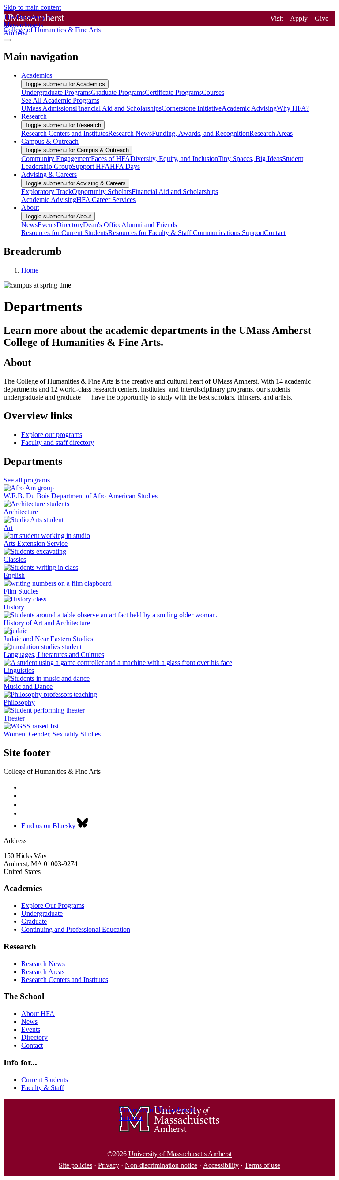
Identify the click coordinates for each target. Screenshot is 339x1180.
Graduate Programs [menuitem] (118, 92)
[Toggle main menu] (7, 40)
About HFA (38, 1013)
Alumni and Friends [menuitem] (149, 224)
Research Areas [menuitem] (271, 133)
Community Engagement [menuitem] (56, 158)
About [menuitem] (30, 207)
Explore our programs (51, 434)
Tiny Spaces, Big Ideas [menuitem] (250, 158)
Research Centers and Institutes (64, 979)
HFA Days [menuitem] (125, 166)
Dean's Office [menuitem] (102, 224)
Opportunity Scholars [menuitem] (102, 191)
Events (30, 1029)
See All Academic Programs (60, 100)
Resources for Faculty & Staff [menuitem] (150, 232)
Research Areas (42, 971)
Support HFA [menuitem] (91, 166)
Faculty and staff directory (57, 442)
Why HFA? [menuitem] (293, 108)
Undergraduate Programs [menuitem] (56, 92)
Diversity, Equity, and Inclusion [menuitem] (174, 158)
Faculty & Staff (42, 1087)
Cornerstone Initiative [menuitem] (192, 108)
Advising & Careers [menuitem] (49, 174)
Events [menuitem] (47, 224)
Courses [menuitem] (213, 92)
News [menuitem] (29, 224)
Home (29, 270)
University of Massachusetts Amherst (180, 1154)
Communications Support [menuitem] (228, 232)
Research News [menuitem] (130, 133)
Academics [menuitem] (36, 75)
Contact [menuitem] (275, 232)
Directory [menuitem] (69, 224)
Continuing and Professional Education (75, 929)
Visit (276, 18)
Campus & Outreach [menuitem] (50, 141)
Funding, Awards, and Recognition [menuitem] (200, 133)
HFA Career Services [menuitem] (106, 199)
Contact (32, 1045)
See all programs (27, 480)
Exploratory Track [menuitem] (46, 191)
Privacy (108, 1165)
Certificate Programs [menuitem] (173, 92)
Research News (43, 963)
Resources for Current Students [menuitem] (64, 232)
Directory (34, 1037)
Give (321, 18)
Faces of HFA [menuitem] (110, 158)
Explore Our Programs (52, 905)
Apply (299, 18)
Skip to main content (32, 7)
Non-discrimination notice (161, 1165)
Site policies (75, 1165)
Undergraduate (42, 913)
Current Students (44, 1079)
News (29, 1021)
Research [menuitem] (34, 116)
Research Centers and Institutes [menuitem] (64, 133)
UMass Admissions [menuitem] (48, 108)
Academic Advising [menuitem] (249, 108)
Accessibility (221, 1165)
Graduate (34, 921)
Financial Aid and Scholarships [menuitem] (118, 108)
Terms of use (262, 1165)
